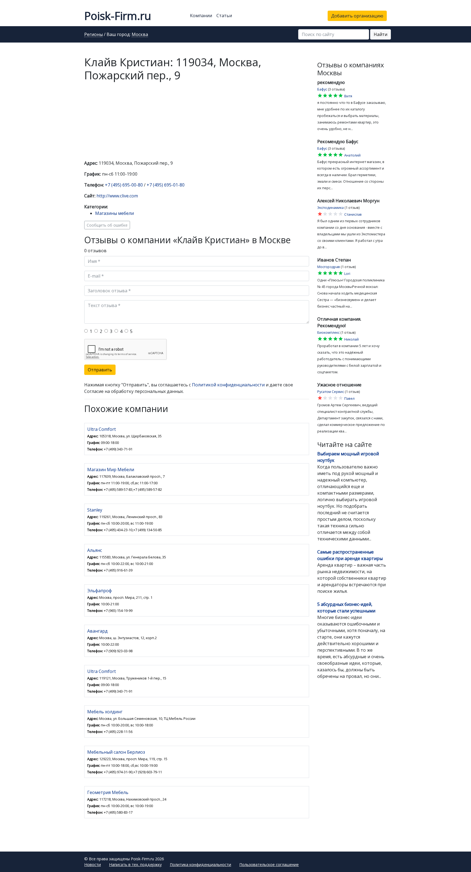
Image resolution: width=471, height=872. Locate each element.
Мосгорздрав (328, 266)
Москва (140, 34)
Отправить (100, 370)
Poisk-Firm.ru (117, 15)
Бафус (322, 89)
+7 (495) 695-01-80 (166, 185)
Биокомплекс (328, 332)
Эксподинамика (330, 207)
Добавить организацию (357, 16)
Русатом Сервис (330, 391)
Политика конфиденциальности (200, 864)
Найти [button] (380, 34)
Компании (201, 16)
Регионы (93, 34)
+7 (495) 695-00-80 (124, 185)
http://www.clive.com (117, 196)
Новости (92, 864)
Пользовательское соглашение (269, 864)
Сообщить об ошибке (107, 225)
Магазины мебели (114, 213)
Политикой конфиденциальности (228, 385)
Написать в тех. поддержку (135, 864)
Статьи (224, 16)
